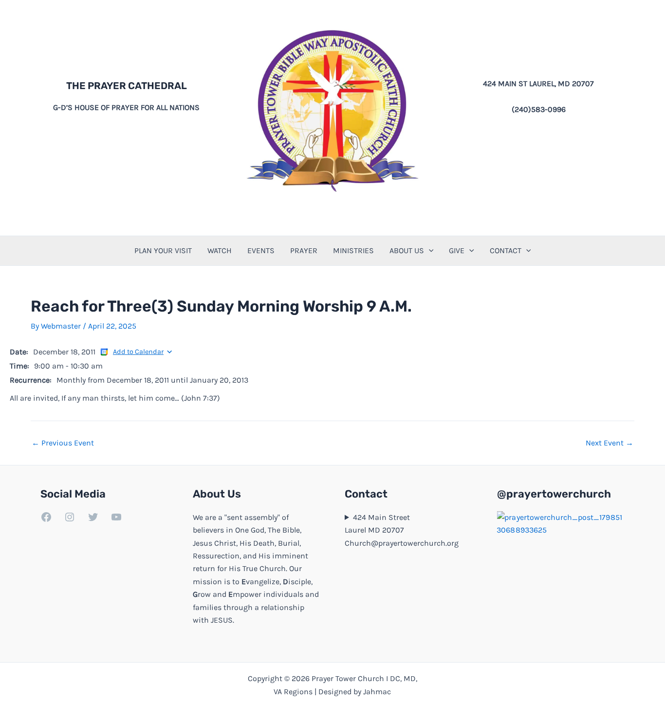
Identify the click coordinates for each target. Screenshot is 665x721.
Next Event (609, 443)
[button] (429, 250)
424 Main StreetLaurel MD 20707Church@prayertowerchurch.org (402, 530)
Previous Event (63, 443)
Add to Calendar (138, 352)
